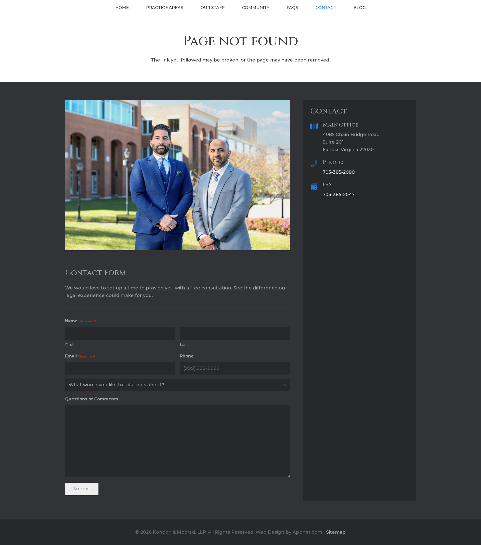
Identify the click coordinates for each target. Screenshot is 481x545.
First (69, 344)
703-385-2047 (338, 194)
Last (184, 344)
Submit (81, 489)
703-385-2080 (339, 172)
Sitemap (336, 532)
